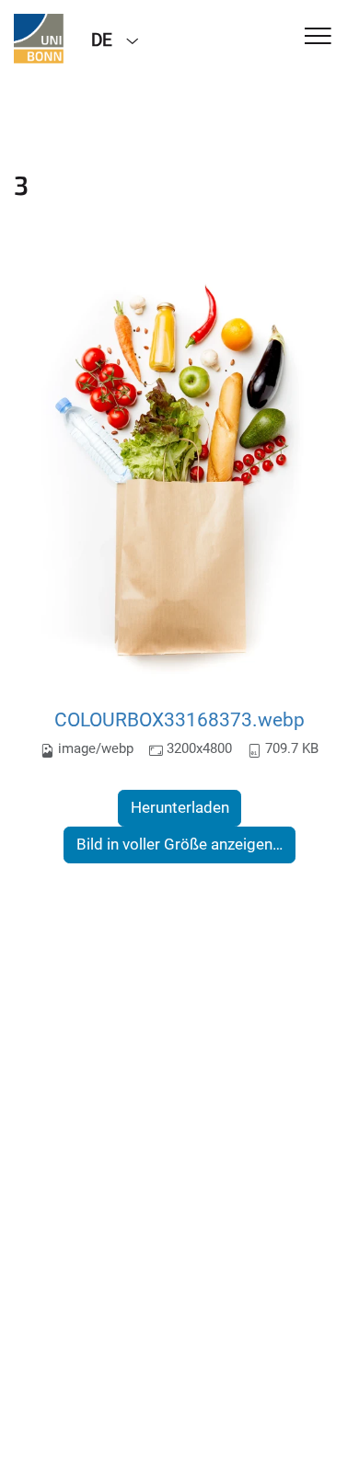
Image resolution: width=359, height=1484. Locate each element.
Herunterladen (180, 807)
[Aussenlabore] (39, 38)
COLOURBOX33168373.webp (179, 719)
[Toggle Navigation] (318, 37)
